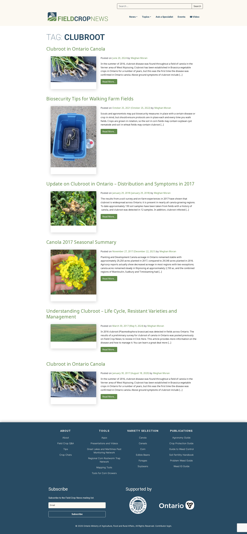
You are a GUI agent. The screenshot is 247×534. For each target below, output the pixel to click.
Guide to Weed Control (181, 449)
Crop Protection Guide (181, 443)
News (132, 16)
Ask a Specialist (164, 16)
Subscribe (77, 514)
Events (181, 16)
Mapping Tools (104, 467)
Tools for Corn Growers (104, 473)
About (65, 437)
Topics (145, 16)
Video (195, 16)
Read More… (108, 81)
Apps (104, 437)
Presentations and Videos (104, 443)
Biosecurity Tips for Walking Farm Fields (89, 99)
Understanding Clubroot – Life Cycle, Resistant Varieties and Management (111, 314)
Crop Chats (65, 454)
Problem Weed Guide (181, 460)
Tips (65, 449)
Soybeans (143, 466)
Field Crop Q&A (65, 443)
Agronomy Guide (181, 437)
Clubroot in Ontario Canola (75, 49)
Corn (142, 449)
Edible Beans (143, 454)
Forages (143, 460)
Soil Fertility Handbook (181, 454)
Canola (143, 437)
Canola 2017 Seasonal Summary (81, 242)
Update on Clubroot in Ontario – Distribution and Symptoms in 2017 (120, 184)
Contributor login (163, 526)
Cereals (143, 443)
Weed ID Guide (181, 466)
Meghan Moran (139, 58)
